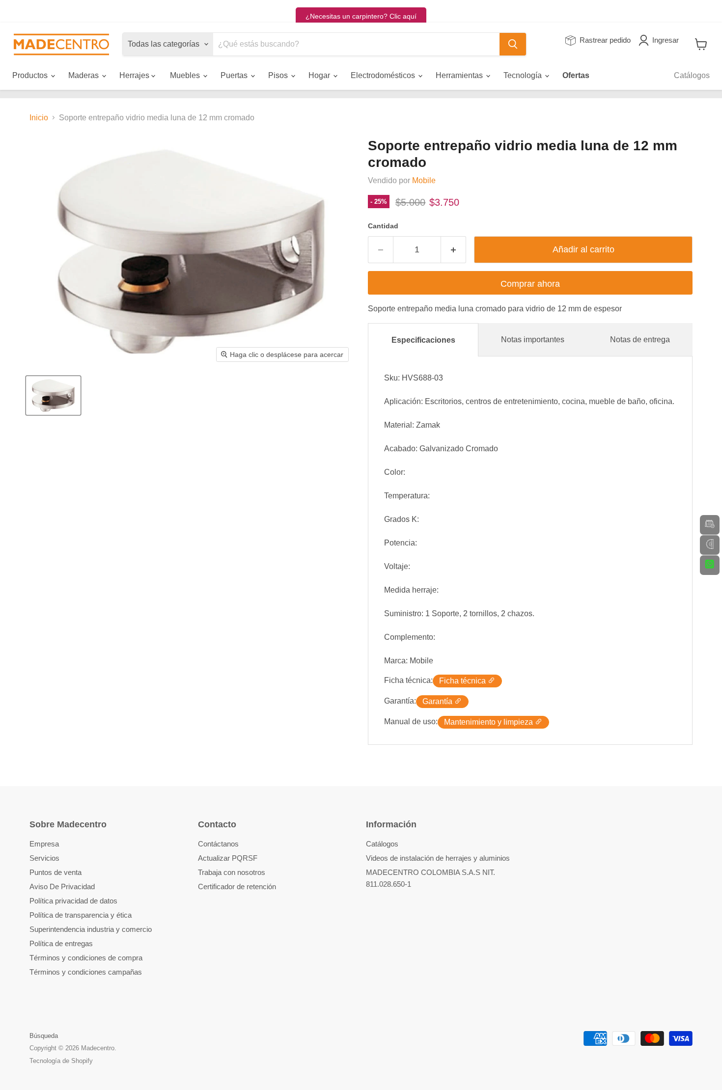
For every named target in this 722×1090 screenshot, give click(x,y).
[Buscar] (513, 44)
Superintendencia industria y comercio (90, 929)
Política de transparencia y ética (80, 915)
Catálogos (692, 75)
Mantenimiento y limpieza (489, 722)
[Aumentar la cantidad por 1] (453, 249)
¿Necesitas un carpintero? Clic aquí (361, 16)
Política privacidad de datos (73, 901)
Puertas (235, 75)
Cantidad (383, 226)
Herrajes (135, 75)
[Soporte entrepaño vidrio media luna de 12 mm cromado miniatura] (53, 395)
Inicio (38, 117)
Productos (31, 75)
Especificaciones (423, 340)
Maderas (84, 75)
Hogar (320, 75)
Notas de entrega (640, 339)
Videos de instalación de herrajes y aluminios (438, 858)
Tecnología (523, 75)
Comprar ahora (530, 284)
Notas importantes (532, 339)
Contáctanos (218, 844)
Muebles (186, 75)
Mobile (424, 180)
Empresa (44, 844)
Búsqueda (43, 1035)
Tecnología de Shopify (61, 1060)
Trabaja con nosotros (231, 872)
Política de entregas (61, 943)
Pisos (279, 75)
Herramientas (460, 75)
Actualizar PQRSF (227, 858)
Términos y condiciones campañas (85, 972)
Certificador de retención (237, 886)
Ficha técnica (463, 681)
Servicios (44, 858)
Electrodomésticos (384, 75)
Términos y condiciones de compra (85, 958)
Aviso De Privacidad (62, 886)
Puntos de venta (55, 872)
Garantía (438, 701)
